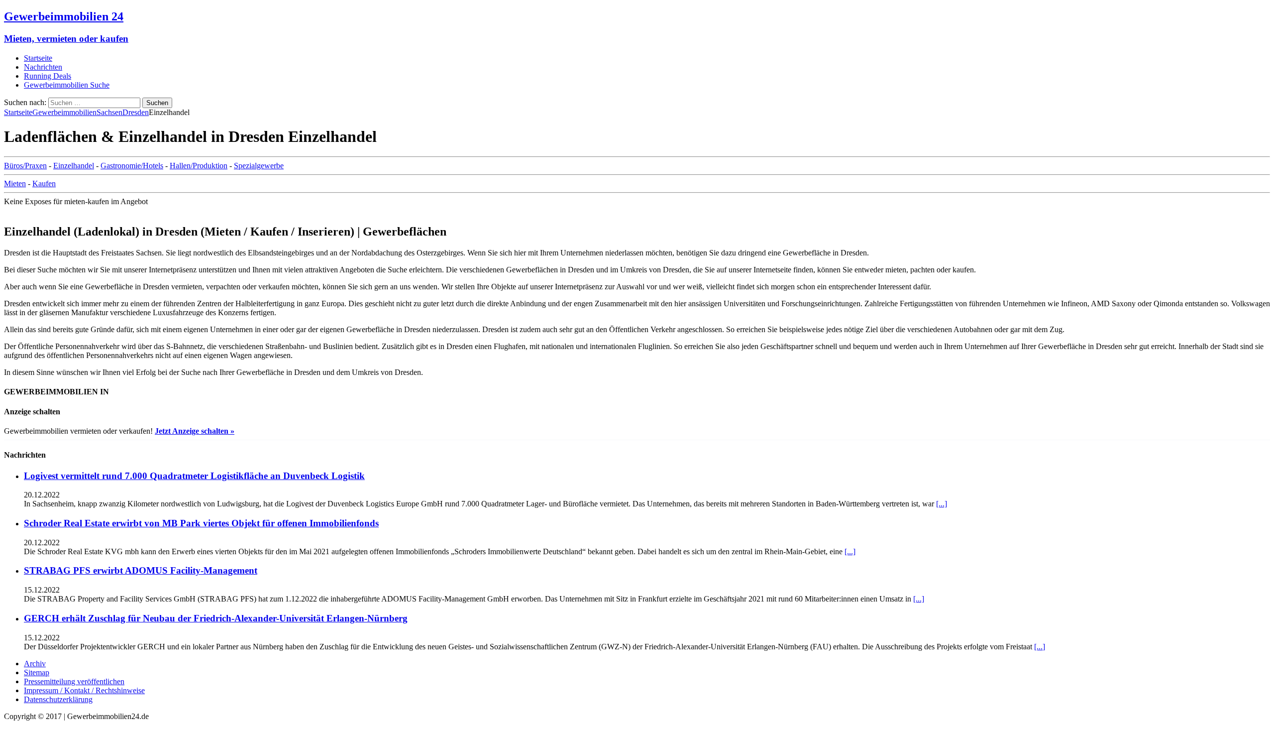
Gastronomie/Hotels (132, 165)
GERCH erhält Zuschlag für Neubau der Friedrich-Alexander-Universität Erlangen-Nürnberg (216, 618)
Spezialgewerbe (259, 165)
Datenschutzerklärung (58, 699)
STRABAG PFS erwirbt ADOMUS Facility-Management (140, 570)
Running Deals (47, 76)
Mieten (15, 183)
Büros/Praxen (25, 165)
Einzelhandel (73, 165)
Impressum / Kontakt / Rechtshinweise (84, 690)
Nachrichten (43, 67)
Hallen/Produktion (198, 165)
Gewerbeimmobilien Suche (66, 85)
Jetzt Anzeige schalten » (194, 431)
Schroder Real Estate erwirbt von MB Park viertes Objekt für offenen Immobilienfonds (201, 523)
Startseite (38, 58)
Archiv (35, 663)
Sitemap (36, 672)
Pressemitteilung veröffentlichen (74, 681)
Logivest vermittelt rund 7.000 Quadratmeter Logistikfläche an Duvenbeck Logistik (194, 476)
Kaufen (44, 183)
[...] (941, 503)
